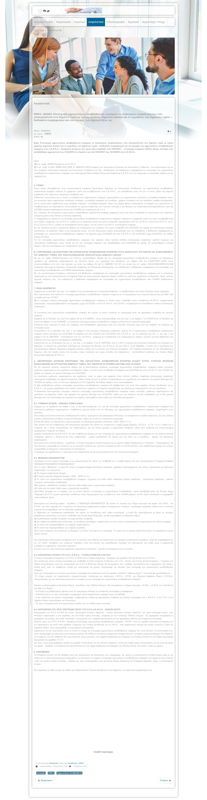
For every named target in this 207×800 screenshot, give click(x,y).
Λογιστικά (79, 21)
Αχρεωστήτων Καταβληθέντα (69, 773)
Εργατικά (133, 21)
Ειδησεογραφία (116, 21)
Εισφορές (41, 773)
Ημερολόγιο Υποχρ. (153, 21)
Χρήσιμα (39, 30)
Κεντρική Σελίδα (43, 21)
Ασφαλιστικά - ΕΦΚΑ (75, 763)
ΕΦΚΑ (51, 773)
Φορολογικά (63, 21)
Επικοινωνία (54, 30)
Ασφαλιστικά (95, 21)
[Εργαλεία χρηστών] (169, 131)
